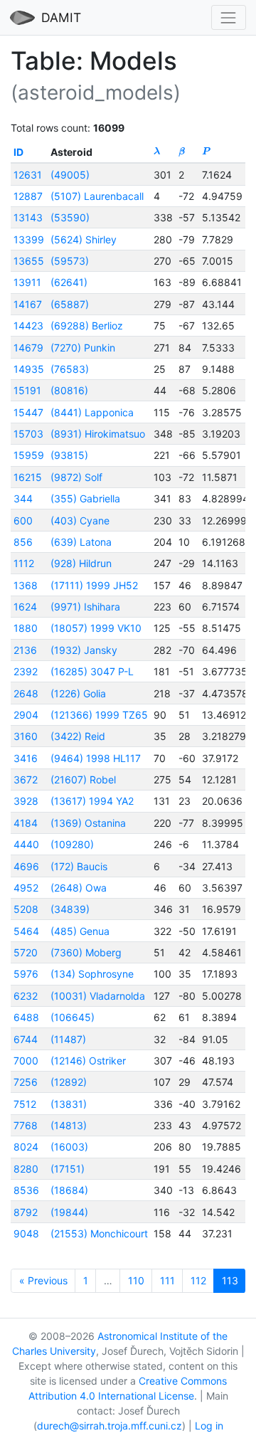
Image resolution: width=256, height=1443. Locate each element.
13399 (29, 239)
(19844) (69, 1212)
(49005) (70, 175)
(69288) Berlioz (86, 325)
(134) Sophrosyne (92, 974)
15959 (29, 455)
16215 (28, 477)
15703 (28, 434)
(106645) (72, 1017)
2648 (26, 693)
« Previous (43, 1280)
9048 (26, 1233)
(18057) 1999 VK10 (96, 628)
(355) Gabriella (85, 498)
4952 (26, 888)
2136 (25, 650)
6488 (26, 1017)
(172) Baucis (78, 866)
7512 (25, 1104)
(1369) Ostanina (88, 823)
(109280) (72, 844)
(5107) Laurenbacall (97, 196)
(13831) (68, 1104)
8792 (26, 1212)
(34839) (70, 909)
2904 (26, 715)
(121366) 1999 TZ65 (99, 715)
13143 (28, 217)
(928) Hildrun (81, 563)
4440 (26, 844)
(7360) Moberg (86, 952)
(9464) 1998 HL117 (95, 758)
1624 (25, 607)
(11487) (68, 1039)
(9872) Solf (76, 477)
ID (18, 152)
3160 (26, 736)
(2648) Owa (78, 888)
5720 (26, 952)
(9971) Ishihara (85, 607)
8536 (26, 1190)
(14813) (68, 1125)
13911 (27, 282)
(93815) (69, 455)
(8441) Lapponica (92, 412)
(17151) (67, 1169)
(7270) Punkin (82, 348)
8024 (26, 1147)
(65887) (69, 304)
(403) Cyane (80, 520)
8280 (26, 1169)
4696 (26, 866)
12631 (28, 175)
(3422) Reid (77, 736)
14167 (28, 304)
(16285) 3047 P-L (92, 671)
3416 (26, 758)
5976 (26, 974)
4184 (26, 823)
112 (198, 1280)
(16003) (69, 1147)
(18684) (69, 1190)
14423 (28, 325)
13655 (29, 261)
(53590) (70, 217)
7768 (26, 1125)
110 (136, 1280)
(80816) (69, 390)
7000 (26, 1060)
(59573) (69, 261)
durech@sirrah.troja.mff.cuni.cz (109, 1426)
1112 (24, 563)
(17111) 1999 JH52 (94, 585)
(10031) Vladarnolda (97, 996)
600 (23, 520)
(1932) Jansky (83, 650)
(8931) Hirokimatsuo (97, 434)
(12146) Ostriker (88, 1060)
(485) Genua (80, 931)
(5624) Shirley (83, 239)
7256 (26, 1082)
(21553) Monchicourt (99, 1233)
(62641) (68, 282)
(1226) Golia (78, 693)
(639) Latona (81, 542)
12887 (28, 196)
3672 (26, 779)
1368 (26, 585)
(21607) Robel (83, 779)
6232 (26, 996)
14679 (28, 348)
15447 (28, 412)
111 (167, 1280)
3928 (26, 801)
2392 (26, 671)
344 (23, 498)
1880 (26, 628)
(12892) (68, 1082)
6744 (26, 1039)
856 (23, 542)
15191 (27, 390)
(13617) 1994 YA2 (92, 801)
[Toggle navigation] (228, 17)
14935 (29, 369)
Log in (209, 1426)
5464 (26, 931)
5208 (26, 909)
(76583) (69, 369)
